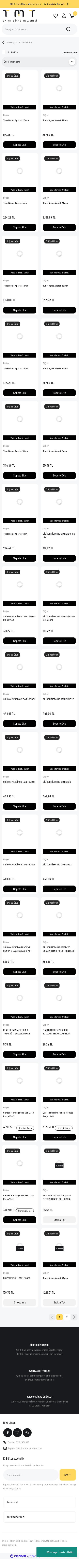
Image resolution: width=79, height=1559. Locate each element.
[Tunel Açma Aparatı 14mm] (59, 336)
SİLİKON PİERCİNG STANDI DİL (57, 781)
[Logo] (19, 15)
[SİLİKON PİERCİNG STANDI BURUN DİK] (59, 501)
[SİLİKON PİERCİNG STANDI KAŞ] (59, 832)
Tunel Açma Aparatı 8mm (55, 451)
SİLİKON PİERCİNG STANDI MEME (58, 699)
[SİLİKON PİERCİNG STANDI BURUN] (19, 832)
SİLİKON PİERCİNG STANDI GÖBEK (19, 699)
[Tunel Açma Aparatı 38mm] (19, 253)
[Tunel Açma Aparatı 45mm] (59, 171)
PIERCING (27, 42)
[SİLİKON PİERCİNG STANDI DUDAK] (19, 749)
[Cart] (71, 15)
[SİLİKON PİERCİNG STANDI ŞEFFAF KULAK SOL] (59, 584)
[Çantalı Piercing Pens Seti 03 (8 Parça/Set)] (19, 1080)
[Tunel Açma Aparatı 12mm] (59, 88)
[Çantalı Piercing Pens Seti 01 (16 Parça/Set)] (19, 1163)
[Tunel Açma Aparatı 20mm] (19, 88)
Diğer (6, 114)
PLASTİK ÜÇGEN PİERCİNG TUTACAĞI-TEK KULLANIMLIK (56, 1031)
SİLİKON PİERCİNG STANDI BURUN (19, 864)
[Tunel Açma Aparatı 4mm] (19, 171)
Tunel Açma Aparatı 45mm (55, 202)
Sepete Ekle (20, 144)
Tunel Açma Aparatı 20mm (16, 120)
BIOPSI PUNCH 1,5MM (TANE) (16, 1277)
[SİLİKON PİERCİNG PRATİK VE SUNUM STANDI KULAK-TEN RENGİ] (59, 915)
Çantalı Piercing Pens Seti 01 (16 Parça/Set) (18, 1197)
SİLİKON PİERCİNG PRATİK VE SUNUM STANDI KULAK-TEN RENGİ (59, 949)
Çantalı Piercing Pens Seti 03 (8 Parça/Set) (18, 1114)
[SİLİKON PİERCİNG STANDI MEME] (59, 667)
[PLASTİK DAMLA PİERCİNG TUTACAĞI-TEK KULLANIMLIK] (19, 998)
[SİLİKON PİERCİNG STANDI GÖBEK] (19, 667)
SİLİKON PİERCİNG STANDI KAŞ (57, 864)
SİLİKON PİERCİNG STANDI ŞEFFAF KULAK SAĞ (19, 618)
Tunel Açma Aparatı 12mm (55, 120)
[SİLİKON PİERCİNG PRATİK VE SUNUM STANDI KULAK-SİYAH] (19, 915)
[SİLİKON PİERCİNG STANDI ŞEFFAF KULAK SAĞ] (19, 584)
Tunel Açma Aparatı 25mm (55, 1277)
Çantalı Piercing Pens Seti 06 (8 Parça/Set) (58, 1114)
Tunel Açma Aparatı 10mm (15, 451)
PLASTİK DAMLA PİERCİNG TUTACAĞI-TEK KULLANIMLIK (16, 1031)
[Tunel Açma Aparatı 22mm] (19, 336)
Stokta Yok (59, 1219)
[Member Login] (63, 15)
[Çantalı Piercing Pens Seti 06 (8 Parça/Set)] (59, 1080)
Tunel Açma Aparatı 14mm (55, 368)
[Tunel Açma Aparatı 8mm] (59, 419)
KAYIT (67, 1474)
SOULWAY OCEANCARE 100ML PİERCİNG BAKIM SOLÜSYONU (57, 1197)
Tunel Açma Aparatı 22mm (16, 368)
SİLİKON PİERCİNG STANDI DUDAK (19, 781)
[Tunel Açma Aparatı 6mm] (19, 501)
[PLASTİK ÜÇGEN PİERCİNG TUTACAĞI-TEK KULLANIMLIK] (59, 998)
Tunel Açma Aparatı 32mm (55, 285)
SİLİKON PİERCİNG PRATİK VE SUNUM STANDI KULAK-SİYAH (17, 949)
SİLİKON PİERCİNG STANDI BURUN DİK (59, 535)
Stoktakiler (13, 52)
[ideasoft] (18, 1556)
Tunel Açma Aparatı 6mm (15, 533)
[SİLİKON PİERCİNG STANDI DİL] (59, 749)
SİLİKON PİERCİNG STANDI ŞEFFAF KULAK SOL (59, 618)
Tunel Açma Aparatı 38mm (16, 285)
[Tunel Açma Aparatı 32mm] (59, 253)
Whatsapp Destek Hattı (60, 1552)
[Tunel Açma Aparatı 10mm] (19, 419)
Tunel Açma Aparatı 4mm (15, 202)
